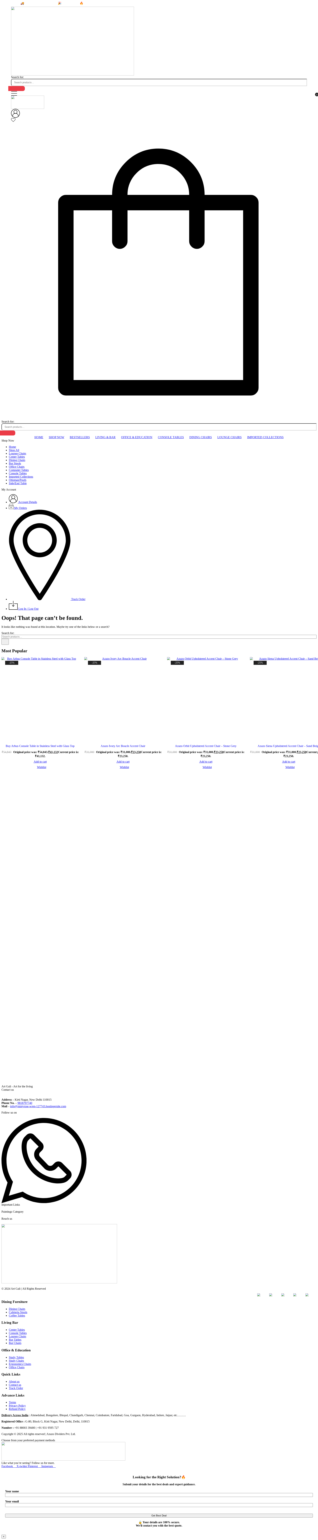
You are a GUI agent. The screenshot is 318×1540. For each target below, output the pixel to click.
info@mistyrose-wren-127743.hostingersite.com (38, 1106)
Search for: (17, 77)
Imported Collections (265, 437)
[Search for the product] (16, 88)
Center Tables (17, 456)
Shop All (14, 450)
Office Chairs (16, 466)
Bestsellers (80, 437)
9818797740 (24, 1103)
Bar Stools (15, 463)
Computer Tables (19, 470)
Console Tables (171, 437)
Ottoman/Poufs (17, 480)
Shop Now (56, 437)
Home (38, 437)
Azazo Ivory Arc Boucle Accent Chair (123, 746)
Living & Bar (105, 437)
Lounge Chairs (229, 437)
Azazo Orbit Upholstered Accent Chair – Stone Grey (205, 746)
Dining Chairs (200, 437)
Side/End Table (18, 483)
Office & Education (136, 437)
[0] (13, 121)
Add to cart (40, 761)
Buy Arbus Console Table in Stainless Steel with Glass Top (40, 746)
